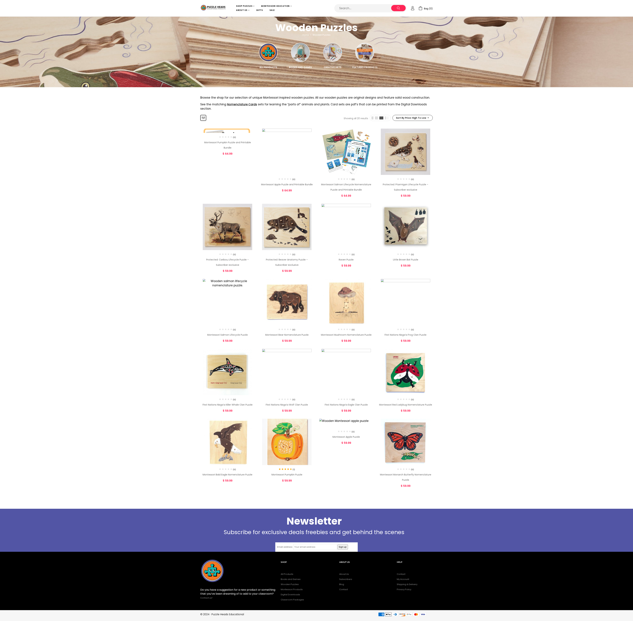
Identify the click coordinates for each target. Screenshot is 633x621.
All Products (268, 67)
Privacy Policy (404, 589)
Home (305, 34)
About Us (344, 574)
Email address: (285, 546)
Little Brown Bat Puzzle (405, 259)
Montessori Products (292, 589)
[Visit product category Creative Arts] (332, 52)
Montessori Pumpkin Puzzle (286, 474)
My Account (403, 579)
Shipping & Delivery (407, 584)
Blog (341, 584)
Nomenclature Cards (242, 104)
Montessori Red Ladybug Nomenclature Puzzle (405, 404)
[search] (398, 8)
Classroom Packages (292, 599)
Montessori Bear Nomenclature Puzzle (287, 334)
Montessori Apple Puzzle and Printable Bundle (287, 184)
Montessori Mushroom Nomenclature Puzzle (346, 334)
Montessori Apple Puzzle (346, 437)
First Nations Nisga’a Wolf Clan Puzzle (287, 404)
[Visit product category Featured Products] (364, 52)
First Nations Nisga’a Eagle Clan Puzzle (346, 404)
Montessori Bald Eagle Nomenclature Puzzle (227, 474)
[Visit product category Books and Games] (300, 52)
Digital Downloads (290, 594)
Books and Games (300, 67)
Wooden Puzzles (290, 584)
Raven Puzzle (346, 259)
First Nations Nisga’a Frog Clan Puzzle (405, 334)
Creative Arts (332, 67)
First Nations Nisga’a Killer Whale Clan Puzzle (228, 404)
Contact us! (206, 597)
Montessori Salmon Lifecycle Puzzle (227, 334)
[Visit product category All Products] (268, 52)
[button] (426, 8)
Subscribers (345, 579)
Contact (343, 589)
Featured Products (364, 67)
